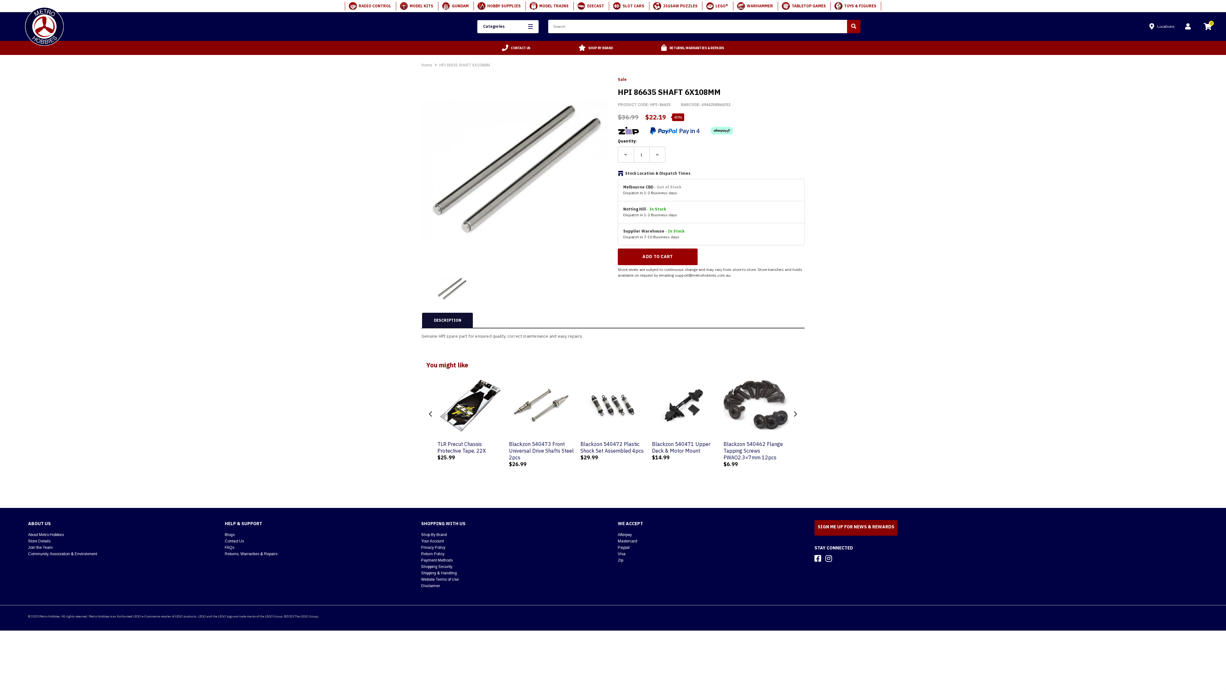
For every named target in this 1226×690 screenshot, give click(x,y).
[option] (516, 48)
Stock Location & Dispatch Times (658, 173)
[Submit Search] (853, 26)
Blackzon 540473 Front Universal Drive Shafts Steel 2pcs (541, 451)
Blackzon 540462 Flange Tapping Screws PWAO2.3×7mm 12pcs (753, 451)
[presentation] (430, 414)
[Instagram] (828, 558)
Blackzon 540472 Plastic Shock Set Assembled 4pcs (612, 447)
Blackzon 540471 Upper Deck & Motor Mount (681, 447)
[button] (507, 26)
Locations (1166, 26)
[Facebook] (817, 558)
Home (426, 65)
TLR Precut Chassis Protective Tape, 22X (461, 447)
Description (447, 320)
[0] (1207, 27)
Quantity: (627, 141)
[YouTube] (840, 558)
